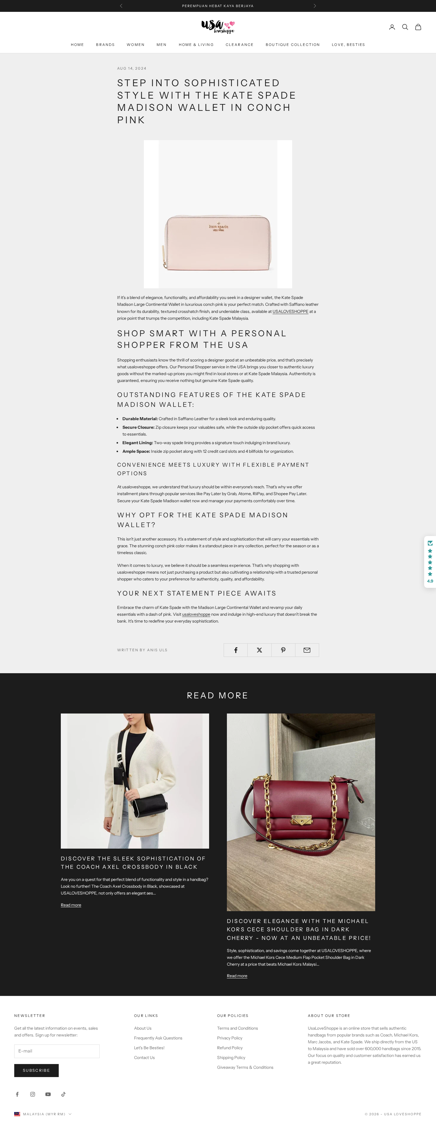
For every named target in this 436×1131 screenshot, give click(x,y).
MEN (162, 44)
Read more (71, 905)
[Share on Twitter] (259, 650)
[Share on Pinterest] (283, 650)
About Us (143, 1028)
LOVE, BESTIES (348, 44)
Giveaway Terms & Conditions (245, 1067)
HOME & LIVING (196, 44)
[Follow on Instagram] (33, 1094)
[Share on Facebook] (235, 650)
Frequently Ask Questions (158, 1038)
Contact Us (144, 1057)
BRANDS (105, 44)
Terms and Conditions (237, 1028)
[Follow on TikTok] (63, 1094)
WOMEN (136, 44)
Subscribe (36, 1070)
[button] (430, 562)
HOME (78, 44)
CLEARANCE (240, 44)
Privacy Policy (229, 1038)
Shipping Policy (231, 1057)
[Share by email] (307, 650)
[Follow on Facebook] (17, 1094)
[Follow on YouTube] (48, 1094)
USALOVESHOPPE (290, 311)
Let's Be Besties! (149, 1047)
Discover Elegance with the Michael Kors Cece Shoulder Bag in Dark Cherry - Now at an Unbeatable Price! (299, 930)
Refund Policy (230, 1047)
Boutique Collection (293, 44)
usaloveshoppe (196, 614)
